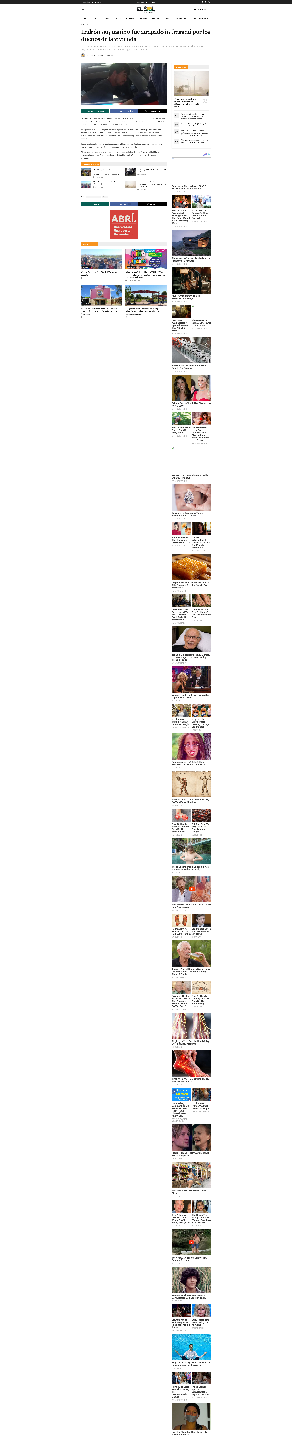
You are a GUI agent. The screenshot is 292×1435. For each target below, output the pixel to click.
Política (96, 18)
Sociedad (143, 18)
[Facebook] (202, 2)
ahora (89, 197)
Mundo (118, 18)
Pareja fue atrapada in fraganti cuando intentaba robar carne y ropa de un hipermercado (193, 116)
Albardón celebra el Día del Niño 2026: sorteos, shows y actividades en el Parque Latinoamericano (145, 275)
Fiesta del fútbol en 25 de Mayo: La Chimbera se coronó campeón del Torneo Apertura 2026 (194, 133)
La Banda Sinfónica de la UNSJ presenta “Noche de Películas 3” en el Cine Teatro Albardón (100, 311)
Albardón (97, 197)
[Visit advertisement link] (124, 224)
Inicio (86, 18)
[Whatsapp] (209, 2)
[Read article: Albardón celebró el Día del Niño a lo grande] (86, 184)
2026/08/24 (98, 177)
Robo (105, 197)
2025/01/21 (110, 55)
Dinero (107, 18)
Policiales (130, 18)
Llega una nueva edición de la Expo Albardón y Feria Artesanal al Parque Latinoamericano (143, 311)
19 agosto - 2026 (88, 317)
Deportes (155, 18)
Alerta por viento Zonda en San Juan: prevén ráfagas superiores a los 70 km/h (151, 184)
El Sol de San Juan (96, 55)
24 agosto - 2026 (89, 278)
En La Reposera (200, 18)
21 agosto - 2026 (133, 280)
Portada (83, 25)
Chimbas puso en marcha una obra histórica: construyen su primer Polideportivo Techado (106, 172)
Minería (167, 18)
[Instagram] (206, 2)
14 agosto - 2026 (133, 317)
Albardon (92, 25)
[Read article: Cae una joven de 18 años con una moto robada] (130, 172)
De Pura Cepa (181, 18)
